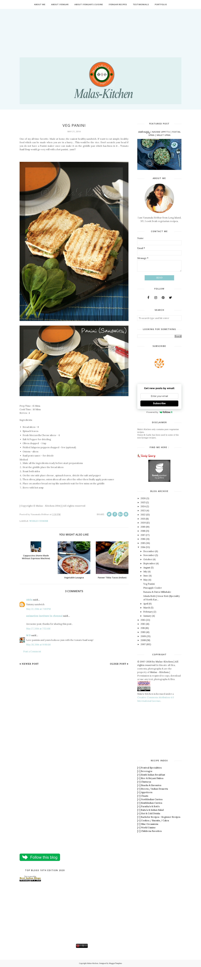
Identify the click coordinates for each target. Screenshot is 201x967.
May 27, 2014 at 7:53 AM (38, 628)
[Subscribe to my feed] (159, 367)
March (146, 607)
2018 (143, 530)
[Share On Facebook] (114, 514)
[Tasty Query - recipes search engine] (146, 458)
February (148, 611)
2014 (143, 547)
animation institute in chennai (44, 615)
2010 (143, 632)
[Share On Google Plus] (120, 514)
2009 (143, 636)
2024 (143, 506)
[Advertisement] (100, 29)
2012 (143, 624)
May (145, 579)
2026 (143, 498)
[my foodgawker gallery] (159, 481)
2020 (143, 522)
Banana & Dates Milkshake (157, 592)
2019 (143, 526)
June (145, 575)
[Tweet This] (109, 514)
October (147, 559)
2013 (143, 620)
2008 (143, 640)
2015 (143, 543)
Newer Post (30, 663)
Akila (29, 599)
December (149, 551)
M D (28, 635)
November (149, 555)
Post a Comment (32, 651)
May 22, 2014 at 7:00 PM (38, 609)
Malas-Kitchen (92, 963)
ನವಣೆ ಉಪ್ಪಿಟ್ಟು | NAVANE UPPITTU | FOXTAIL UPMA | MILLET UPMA (159, 133)
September (149, 563)
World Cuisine (38, 521)
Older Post (118, 663)
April (145, 603)
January (147, 615)
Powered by (152, 412)
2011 (143, 628)
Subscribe (159, 403)
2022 (143, 514)
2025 (143, 502)
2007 (143, 644)
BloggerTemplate (115, 963)
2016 (143, 539)
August (146, 567)
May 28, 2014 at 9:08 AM (38, 644)
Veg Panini (149, 583)
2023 (143, 510)
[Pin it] (126, 514)
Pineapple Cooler (152, 587)
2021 (143, 518)
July (145, 571)
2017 (143, 535)
